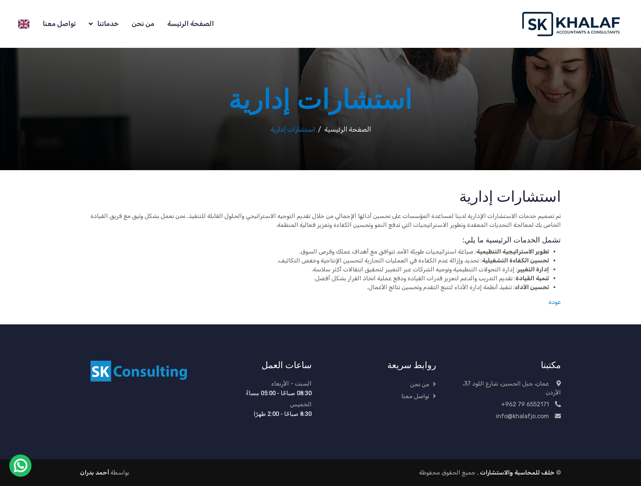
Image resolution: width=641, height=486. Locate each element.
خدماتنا (107, 24)
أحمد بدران (94, 472)
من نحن (143, 24)
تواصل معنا (59, 24)
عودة (555, 301)
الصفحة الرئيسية (347, 129)
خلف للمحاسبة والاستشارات (517, 472)
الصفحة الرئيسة (190, 24)
